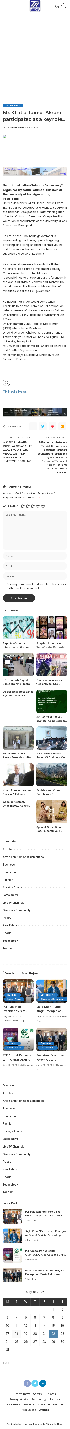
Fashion (8, 879)
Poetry (7, 917)
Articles (8, 849)
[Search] (63, 6)
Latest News (13, 105)
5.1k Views (32, 127)
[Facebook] (33, 426)
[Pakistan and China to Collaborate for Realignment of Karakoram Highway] (51, 775)
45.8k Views (60, 1016)
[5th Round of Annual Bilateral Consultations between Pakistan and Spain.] (51, 701)
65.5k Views (12, 1021)
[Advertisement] (35, 49)
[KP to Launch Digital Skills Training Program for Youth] (18, 664)
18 (16, 1333)
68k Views (60, 1065)
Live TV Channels (13, 902)
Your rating (10, 506)
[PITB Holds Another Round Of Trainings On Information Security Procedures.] (51, 738)
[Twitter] (43, 426)
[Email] (62, 426)
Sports (7, 933)
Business (9, 864)
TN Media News (15, 127)
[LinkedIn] (42, 1383)
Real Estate (10, 925)
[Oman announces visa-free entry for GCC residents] (51, 664)
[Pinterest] (52, 426)
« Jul (6, 1363)
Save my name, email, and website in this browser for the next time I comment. (36, 586)
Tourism (8, 948)
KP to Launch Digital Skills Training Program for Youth (17, 683)
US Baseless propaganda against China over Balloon (18, 695)
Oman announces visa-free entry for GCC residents (50, 683)
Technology (10, 940)
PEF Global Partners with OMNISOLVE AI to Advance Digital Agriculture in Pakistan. (46, 1254)
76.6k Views (26, 1065)
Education (9, 872)
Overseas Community (16, 910)
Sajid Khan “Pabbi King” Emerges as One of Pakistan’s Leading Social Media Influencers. (45, 1235)
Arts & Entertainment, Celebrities (23, 857)
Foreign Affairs (12, 887)
